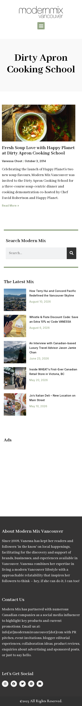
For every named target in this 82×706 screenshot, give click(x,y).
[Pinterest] (31, 684)
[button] (41, 25)
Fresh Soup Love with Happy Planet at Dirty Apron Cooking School (38, 150)
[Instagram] (5, 684)
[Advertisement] (36, 473)
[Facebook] (14, 684)
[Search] (71, 253)
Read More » (10, 205)
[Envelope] (40, 684)
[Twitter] (22, 684)
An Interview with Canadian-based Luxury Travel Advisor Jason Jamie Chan (52, 348)
